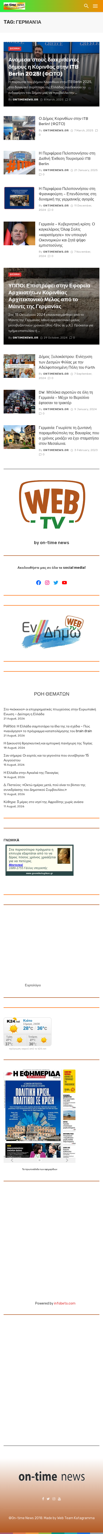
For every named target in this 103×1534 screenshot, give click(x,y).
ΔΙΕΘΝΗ (15, 48)
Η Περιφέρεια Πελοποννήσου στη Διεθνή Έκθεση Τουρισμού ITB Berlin (67, 158)
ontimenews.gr (56, 130)
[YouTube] (64, 583)
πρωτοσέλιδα (32, 1169)
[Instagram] (47, 583)
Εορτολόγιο (33, 985)
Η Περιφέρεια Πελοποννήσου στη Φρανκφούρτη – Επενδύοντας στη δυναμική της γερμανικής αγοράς (67, 193)
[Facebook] (38, 583)
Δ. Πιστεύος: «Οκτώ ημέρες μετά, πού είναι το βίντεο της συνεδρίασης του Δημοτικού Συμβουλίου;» (45, 787)
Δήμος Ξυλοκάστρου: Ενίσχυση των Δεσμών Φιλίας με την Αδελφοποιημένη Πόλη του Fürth (67, 361)
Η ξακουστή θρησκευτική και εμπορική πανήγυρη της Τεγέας (48, 743)
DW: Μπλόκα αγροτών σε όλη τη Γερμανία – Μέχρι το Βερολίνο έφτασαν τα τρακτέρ (66, 397)
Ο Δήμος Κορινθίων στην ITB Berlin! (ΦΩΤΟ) (63, 121)
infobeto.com (64, 1303)
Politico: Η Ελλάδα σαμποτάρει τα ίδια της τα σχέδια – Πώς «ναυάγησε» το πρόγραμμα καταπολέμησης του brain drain (48, 728)
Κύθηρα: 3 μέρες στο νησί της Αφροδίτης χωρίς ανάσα (43, 802)
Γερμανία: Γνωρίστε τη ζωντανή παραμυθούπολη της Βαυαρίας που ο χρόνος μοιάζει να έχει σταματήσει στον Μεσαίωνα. (69, 435)
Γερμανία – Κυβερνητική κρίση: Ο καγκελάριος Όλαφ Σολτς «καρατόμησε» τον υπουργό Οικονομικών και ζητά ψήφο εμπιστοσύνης (67, 234)
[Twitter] (56, 583)
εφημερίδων (51, 1169)
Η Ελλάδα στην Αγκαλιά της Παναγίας (31, 773)
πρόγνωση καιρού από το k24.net (27, 1049)
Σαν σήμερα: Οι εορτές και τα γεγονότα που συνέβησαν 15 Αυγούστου (46, 757)
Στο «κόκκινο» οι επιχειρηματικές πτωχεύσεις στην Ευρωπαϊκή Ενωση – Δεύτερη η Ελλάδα (50, 711)
